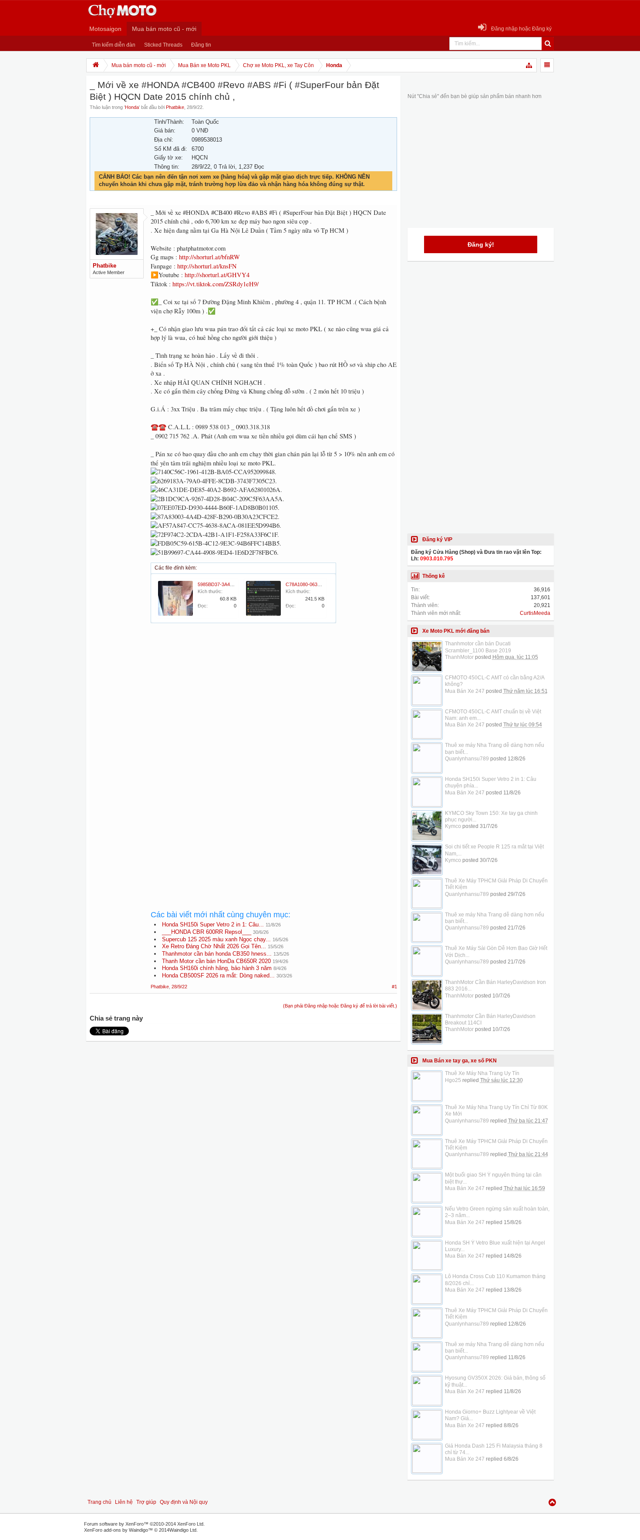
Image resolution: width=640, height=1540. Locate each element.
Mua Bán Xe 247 (465, 691)
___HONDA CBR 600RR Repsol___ (206, 932)
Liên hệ (124, 1502)
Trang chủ (99, 1502)
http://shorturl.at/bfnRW (209, 257)
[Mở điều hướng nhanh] (529, 65)
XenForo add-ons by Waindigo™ (118, 1530)
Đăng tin (201, 45)
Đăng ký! (481, 244)
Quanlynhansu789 (467, 759)
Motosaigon (105, 28)
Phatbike (175, 107)
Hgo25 (453, 1080)
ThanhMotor (459, 657)
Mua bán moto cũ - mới (164, 28)
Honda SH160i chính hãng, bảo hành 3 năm (217, 968)
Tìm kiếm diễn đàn (113, 45)
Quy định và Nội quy (184, 1502)
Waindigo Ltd (182, 1530)
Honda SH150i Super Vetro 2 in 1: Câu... (213, 924)
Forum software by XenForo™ (144, 1523)
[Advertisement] (274, 708)
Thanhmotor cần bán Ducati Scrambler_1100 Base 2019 (478, 647)
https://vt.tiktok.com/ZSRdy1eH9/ (215, 284)
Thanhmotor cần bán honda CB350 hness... (217, 953)
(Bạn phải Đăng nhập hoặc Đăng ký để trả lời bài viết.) (340, 1005)
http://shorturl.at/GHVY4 (217, 275)
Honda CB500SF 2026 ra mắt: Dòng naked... (218, 975)
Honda (132, 107)
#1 (394, 986)
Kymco (453, 826)
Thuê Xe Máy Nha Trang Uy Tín (482, 1073)
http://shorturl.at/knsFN (207, 266)
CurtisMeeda (535, 613)
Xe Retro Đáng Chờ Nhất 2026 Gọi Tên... (214, 946)
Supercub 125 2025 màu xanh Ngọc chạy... (216, 939)
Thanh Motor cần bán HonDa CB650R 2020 (216, 961)
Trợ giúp (146, 1502)
